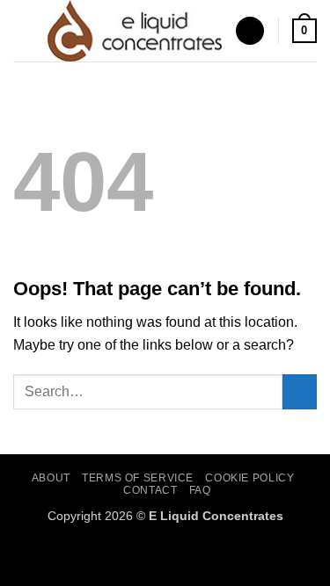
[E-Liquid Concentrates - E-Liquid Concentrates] (134, 30)
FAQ (200, 490)
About (51, 478)
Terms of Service (138, 478)
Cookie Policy (249, 478)
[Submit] (299, 391)
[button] (23, 30)
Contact (150, 490)
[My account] (250, 31)
